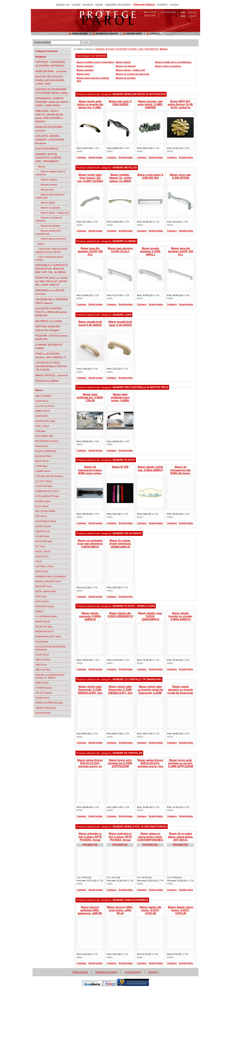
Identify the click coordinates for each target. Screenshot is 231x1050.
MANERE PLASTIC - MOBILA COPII (134, 606)
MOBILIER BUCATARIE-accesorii (49, 129)
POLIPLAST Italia (43, 626)
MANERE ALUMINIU (124, 241)
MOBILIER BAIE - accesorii (50, 71)
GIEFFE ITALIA (42, 531)
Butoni (39, 244)
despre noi (63, 4)
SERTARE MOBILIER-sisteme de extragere (48, 328)
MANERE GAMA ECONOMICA (130, 900)
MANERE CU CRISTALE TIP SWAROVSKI (137, 679)
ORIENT (39, 611)
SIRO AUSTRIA (42, 670)
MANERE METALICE (125, 167)
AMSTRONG (41, 416)
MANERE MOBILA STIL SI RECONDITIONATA (140, 826)
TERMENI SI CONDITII (107, 33)
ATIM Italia (40, 431)
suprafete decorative (118, 4)
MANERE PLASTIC (124, 459)
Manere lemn (44, 189)
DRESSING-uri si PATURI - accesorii (50, 292)
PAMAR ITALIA (42, 621)
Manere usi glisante (47, 208)
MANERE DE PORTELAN (127, 753)
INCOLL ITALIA (42, 551)
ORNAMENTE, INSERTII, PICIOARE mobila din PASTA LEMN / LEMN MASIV (51, 102)
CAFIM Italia (41, 466)
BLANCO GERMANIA (45, 451)
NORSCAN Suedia (44, 606)
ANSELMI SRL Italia (45, 421)
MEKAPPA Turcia (43, 586)
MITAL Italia (41, 596)
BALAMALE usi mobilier (48, 321)
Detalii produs (95, 157)
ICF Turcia (40, 546)
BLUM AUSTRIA (43, 456)
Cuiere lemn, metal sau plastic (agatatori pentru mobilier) (51, 250)
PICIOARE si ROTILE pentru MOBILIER (51, 337)
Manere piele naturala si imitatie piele (50, 196)
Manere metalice (46, 179)
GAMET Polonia (43, 526)
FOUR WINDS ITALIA (45, 521)
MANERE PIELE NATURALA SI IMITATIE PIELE (140, 387)
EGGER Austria (42, 501)
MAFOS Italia (41, 571)
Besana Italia (41, 446)
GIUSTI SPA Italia (43, 541)
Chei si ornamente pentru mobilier (49, 258)
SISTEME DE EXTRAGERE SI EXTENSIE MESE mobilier (51, 91)
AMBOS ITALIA (42, 411)
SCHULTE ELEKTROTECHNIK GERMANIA (50, 648)
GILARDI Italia (42, 536)
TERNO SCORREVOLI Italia (49, 703)
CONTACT (154, 33)
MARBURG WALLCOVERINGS (50, 576)
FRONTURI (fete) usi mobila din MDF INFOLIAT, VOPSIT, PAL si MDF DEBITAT (51, 281)
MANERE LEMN (122, 314)
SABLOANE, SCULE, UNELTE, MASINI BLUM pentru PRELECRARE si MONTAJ (49, 116)
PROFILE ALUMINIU (47, 380)
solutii (99, 4)
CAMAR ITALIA (42, 471)
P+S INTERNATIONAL (46, 616)
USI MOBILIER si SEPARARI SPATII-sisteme (51, 301)
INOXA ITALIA (42, 556)
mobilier (162, 4)
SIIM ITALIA (41, 665)
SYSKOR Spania (43, 688)
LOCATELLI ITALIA (44, 566)
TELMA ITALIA (42, 698)
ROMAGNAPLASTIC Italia (48, 636)
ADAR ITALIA (41, 401)
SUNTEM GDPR (134, 33)
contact (174, 4)
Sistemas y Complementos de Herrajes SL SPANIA (50, 676)
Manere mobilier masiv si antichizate (50, 173)
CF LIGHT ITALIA (43, 481)
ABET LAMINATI (43, 396)
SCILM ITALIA (42, 654)
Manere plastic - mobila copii (52, 213)
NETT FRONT (42, 601)
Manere (40, 166)
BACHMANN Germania (46, 441)
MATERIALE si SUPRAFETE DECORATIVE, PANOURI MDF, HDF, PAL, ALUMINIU (51, 269)
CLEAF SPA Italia (43, 486)
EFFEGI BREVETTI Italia (47, 496)
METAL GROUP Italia (45, 591)
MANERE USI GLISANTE (127, 533)
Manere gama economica (50, 239)
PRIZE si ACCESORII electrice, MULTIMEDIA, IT (50, 355)
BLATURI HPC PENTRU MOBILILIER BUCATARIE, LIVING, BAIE (50, 80)
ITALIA (38, 561)
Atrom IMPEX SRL (44, 436)
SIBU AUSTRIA (42, 659)
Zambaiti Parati (42, 713)
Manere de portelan (47, 226)
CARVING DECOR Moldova (49, 476)
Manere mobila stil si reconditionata (48, 232)
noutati (76, 4)
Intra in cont (149, 15)
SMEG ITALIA (42, 683)
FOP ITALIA (41, 516)
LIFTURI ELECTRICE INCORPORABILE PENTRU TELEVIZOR (51, 366)
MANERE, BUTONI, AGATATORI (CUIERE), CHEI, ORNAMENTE (48, 158)
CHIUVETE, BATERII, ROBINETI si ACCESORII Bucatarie (49, 139)
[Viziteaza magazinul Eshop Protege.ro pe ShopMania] (92, 985)
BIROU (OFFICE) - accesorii (51, 375)
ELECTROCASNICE (46, 148)
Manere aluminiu (46, 184)
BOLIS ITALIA (42, 461)
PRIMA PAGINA (80, 33)
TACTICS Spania (43, 693)
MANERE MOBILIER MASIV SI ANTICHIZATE (139, 94)
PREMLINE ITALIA (44, 631)
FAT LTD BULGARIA (45, 511)
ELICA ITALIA (41, 506)
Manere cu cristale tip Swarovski (48, 219)
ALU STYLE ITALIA (44, 406)
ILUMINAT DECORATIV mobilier (48, 346)
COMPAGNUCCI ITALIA (47, 491)
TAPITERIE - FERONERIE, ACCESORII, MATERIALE (50, 64)
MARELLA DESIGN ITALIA (48, 581)
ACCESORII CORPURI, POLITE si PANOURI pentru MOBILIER (51, 312)
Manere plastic (45, 202)
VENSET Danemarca (45, 708)
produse (88, 4)
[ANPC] (133, 985)
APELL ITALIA (42, 426)
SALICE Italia (41, 641)
